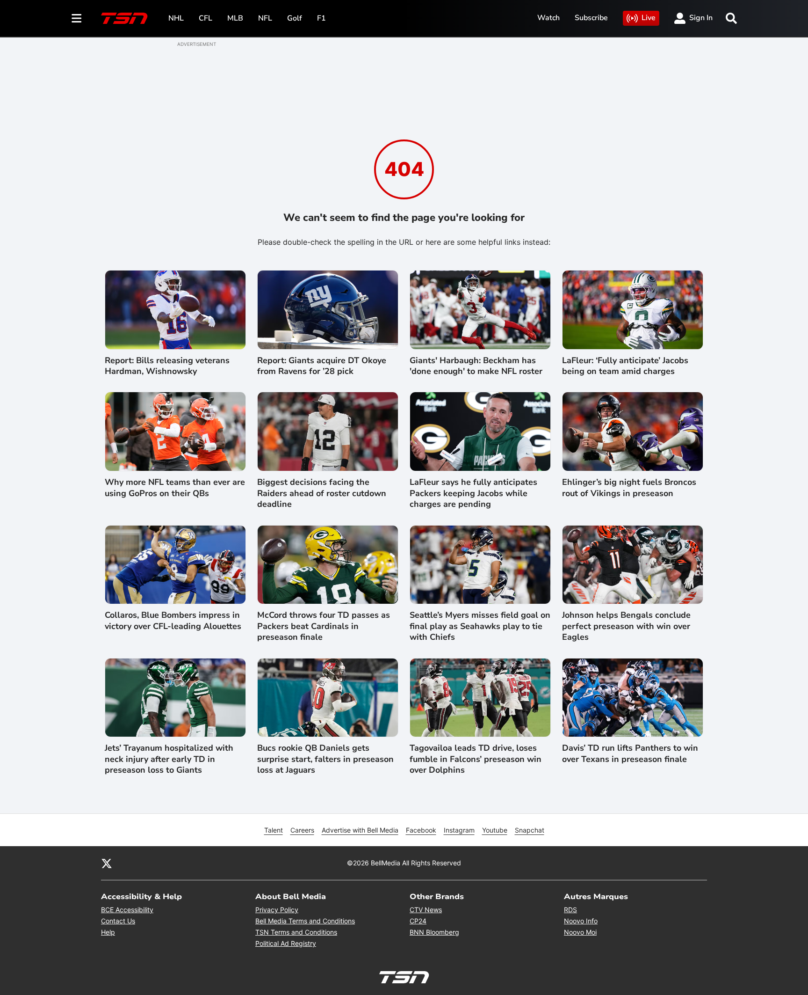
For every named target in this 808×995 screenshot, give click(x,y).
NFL (265, 18)
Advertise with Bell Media (360, 830)
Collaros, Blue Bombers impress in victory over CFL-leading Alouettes (173, 620)
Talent (273, 830)
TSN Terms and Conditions (296, 932)
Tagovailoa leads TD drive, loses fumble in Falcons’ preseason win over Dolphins (475, 759)
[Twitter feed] (106, 863)
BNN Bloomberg (434, 932)
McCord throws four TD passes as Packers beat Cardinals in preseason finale (323, 626)
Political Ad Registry (285, 943)
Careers (302, 830)
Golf (294, 18)
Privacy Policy (276, 910)
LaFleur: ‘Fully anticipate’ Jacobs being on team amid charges (625, 366)
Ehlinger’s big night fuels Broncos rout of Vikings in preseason (629, 487)
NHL (176, 18)
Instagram (459, 830)
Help (108, 932)
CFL (205, 18)
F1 (321, 18)
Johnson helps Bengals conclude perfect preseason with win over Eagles (626, 626)
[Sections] (76, 18)
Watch (548, 18)
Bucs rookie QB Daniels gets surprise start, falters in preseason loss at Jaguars (325, 759)
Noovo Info (581, 921)
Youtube (494, 830)
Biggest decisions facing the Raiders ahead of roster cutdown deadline (321, 493)
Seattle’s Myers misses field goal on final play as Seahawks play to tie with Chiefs (480, 626)
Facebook (421, 830)
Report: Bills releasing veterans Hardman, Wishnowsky (167, 366)
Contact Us (118, 921)
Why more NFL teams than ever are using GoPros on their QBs (175, 487)
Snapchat (529, 830)
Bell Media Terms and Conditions (305, 921)
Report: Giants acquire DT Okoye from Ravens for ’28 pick (321, 366)
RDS (570, 910)
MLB (235, 18)
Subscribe (591, 18)
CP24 (418, 921)
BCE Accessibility (127, 910)
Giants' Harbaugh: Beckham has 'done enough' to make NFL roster (476, 366)
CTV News (426, 910)
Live (649, 18)
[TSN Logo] (124, 18)
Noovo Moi (580, 932)
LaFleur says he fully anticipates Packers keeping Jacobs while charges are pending (473, 493)
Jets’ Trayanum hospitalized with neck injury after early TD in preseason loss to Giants (169, 759)
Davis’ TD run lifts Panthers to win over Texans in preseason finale (630, 753)
